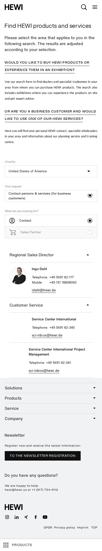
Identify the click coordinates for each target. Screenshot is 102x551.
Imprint (82, 527)
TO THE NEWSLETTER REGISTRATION (42, 455)
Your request (13, 186)
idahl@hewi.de (44, 290)
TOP (94, 527)
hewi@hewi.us (16, 490)
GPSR (48, 527)
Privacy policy (64, 527)
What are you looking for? (21, 211)
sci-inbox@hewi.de (47, 335)
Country (10, 162)
